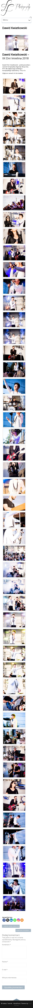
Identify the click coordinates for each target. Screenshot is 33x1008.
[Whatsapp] (14, 920)
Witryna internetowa (9, 978)
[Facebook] (4, 920)
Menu (5, 20)
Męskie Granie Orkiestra (11, 926)
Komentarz (6, 945)
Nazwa (5, 962)
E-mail (5, 970)
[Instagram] (18, 920)
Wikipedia (23, 70)
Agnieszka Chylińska (23, 930)
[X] (7, 920)
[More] (22, 920)
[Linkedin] (11, 920)
